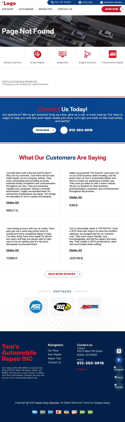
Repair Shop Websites (47, 402)
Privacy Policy (102, 402)
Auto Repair (26, 9)
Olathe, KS (12, 202)
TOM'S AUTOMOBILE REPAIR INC (19, 81)
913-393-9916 (20, 368)
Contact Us (65, 9)
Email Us (82, 369)
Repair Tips (45, 9)
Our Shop (7, 9)
